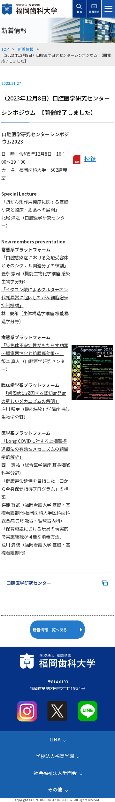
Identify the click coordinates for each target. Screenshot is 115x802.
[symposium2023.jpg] (92, 398)
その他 (55, 789)
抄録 (90, 159)
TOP (5, 49)
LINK (55, 739)
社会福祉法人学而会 (55, 772)
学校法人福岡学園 (55, 756)
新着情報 (25, 49)
